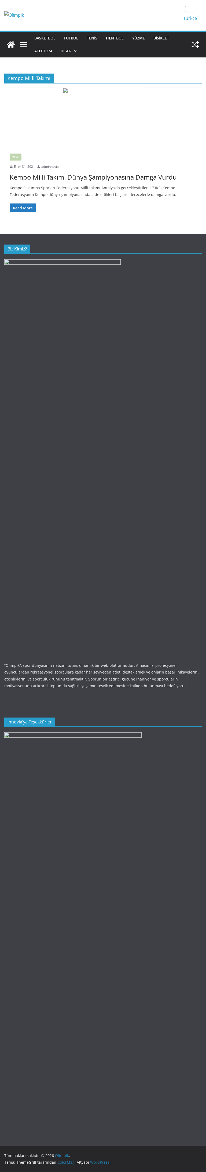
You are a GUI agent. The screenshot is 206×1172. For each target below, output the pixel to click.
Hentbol (115, 38)
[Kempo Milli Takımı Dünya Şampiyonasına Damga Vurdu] (103, 118)
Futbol (71, 38)
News (15, 157)
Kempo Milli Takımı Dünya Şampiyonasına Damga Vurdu (93, 177)
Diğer (66, 50)
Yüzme (138, 38)
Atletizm (43, 50)
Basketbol (45, 38)
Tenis (92, 38)
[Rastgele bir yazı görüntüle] (195, 44)
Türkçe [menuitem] (190, 18)
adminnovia (50, 166)
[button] (75, 51)
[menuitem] (190, 18)
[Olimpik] (10, 44)
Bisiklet (161, 38)
